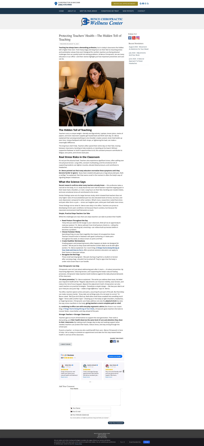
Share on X (111, 341)
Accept (146, 442)
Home (61, 11)
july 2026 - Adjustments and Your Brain (137, 54)
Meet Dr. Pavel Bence (88, 11)
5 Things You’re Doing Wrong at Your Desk (78, 309)
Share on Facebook (114, 341)
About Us (72, 11)
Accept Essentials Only (135, 442)
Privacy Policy (78, 444)
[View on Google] (62, 366)
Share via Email (118, 341)
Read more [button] (64, 377)
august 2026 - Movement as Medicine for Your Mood (138, 48)
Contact (141, 11)
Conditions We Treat (110, 11)
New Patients (128, 11)
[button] (59, 371)
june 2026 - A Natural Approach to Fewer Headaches (136, 61)
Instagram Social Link (137, 37)
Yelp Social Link (133, 37)
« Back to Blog (65, 344)
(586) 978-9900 (103, 437)
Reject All (122, 442)
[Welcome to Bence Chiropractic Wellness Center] (102, 26)
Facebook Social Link (129, 37)
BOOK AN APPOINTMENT (124, 4)
